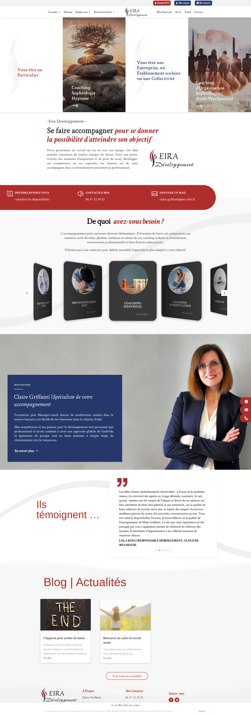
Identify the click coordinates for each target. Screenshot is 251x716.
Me (134, 691)
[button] (27, 293)
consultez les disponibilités (32, 199)
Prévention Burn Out (57, 303)
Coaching (53, 12)
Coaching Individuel (99, 304)
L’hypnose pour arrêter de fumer (64, 638)
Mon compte (184, 3)
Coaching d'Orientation (149, 305)
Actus (178, 12)
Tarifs (187, 12)
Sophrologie (81, 12)
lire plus (47, 658)
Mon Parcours (164, 12)
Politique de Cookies (184, 711)
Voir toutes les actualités (126, 676)
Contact (198, 12)
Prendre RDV (163, 3)
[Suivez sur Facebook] (171, 700)
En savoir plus (61, 310)
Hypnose (68, 12)
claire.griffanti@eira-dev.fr (177, 199)
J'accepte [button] (202, 711)
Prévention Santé (103, 12)
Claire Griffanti (91, 697)
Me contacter (205, 3)
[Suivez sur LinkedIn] (177, 700)
